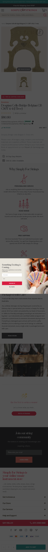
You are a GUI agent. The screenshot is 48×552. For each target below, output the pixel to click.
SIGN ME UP (12, 283)
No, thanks (12, 286)
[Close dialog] (46, 260)
